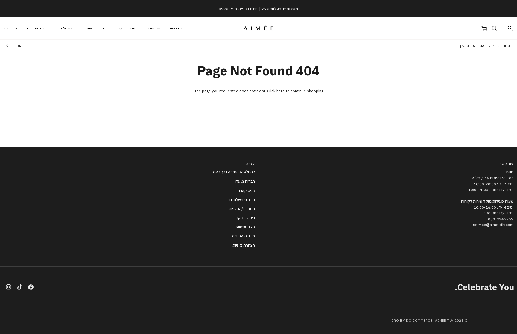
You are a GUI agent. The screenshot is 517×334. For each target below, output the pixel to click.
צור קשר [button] (506, 164)
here (280, 91)
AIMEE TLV (444, 320)
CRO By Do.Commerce (411, 320)
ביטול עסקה (245, 217)
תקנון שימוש (245, 227)
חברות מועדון (245, 181)
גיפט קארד (246, 190)
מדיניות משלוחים (242, 199)
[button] (38, 28)
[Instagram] (8, 287)
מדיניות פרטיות (243, 236)
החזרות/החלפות (242, 208)
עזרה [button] (250, 164)
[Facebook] (31, 287)
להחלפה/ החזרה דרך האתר (233, 172)
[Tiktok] (19, 287)
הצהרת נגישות (243, 245)
